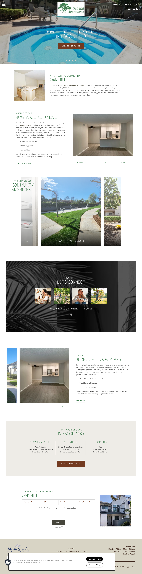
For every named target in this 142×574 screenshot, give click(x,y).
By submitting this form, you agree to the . (58, 508)
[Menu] (3, 4)
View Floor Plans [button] (71, 46)
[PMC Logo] (18, 548)
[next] (124, 210)
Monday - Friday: (114, 549)
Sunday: (126, 554)
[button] (132, 4)
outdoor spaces (25, 125)
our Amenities (89, 393)
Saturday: (117, 551)
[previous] (17, 210)
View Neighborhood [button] (71, 463)
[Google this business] (71, 315)
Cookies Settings (94, 565)
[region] (61, 562)
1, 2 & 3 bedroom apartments (73, 85)
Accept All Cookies (94, 559)
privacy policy (71, 508)
